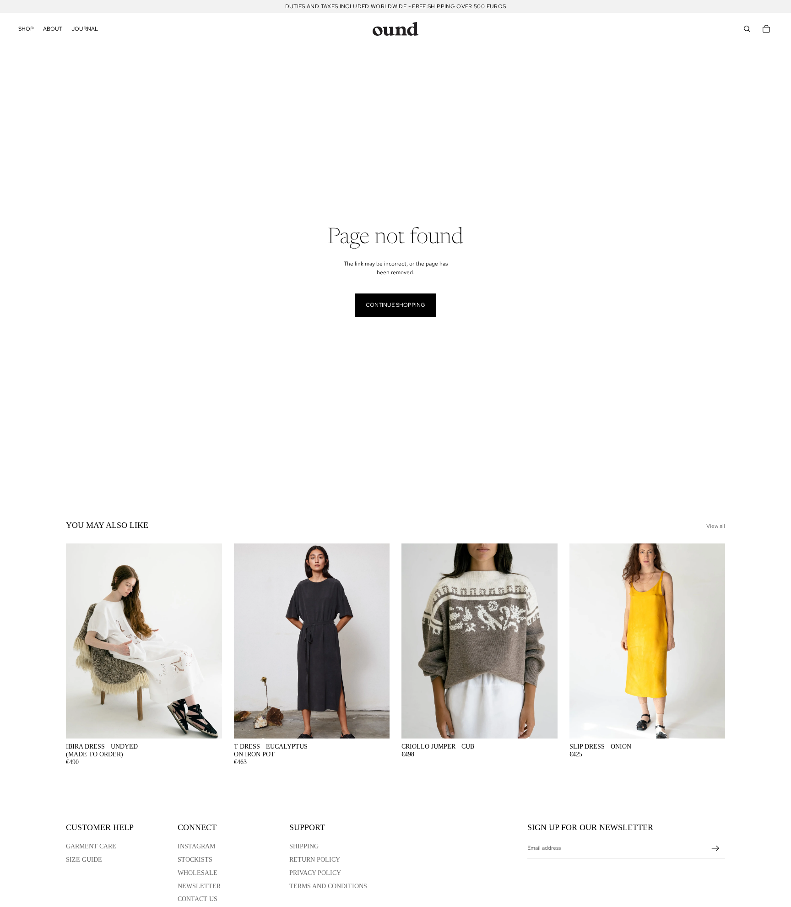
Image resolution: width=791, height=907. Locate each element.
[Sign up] (715, 848)
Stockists (195, 859)
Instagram (196, 846)
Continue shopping (395, 305)
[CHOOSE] (208, 724)
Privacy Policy (315, 872)
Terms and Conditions (328, 886)
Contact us (197, 899)
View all (715, 526)
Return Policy (314, 859)
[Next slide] (208, 641)
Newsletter (199, 886)
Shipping (304, 846)
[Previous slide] (79, 641)
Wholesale (197, 872)
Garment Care (91, 846)
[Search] (747, 29)
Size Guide (84, 859)
